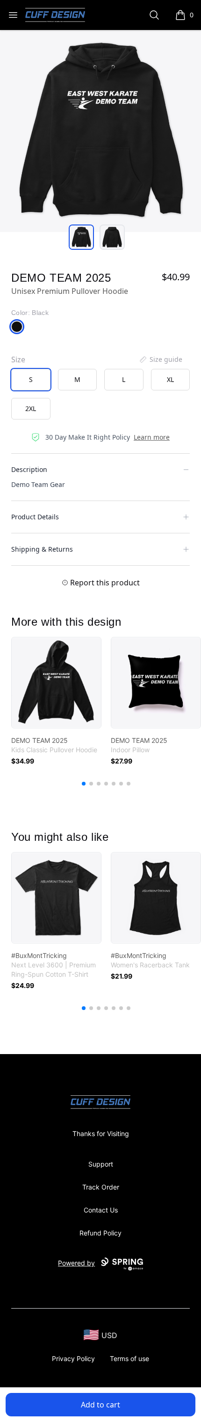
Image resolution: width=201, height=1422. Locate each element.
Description (29, 469)
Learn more (152, 437)
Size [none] (18, 359)
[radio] (30, 379)
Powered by (76, 1263)
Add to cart (100, 1405)
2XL (30, 408)
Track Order (100, 1187)
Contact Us (101, 1210)
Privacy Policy (73, 1358)
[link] (56, 682)
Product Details (35, 516)
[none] (160, 359)
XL (170, 379)
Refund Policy (100, 1233)
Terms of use (129, 1358)
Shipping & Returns (42, 549)
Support (100, 1164)
